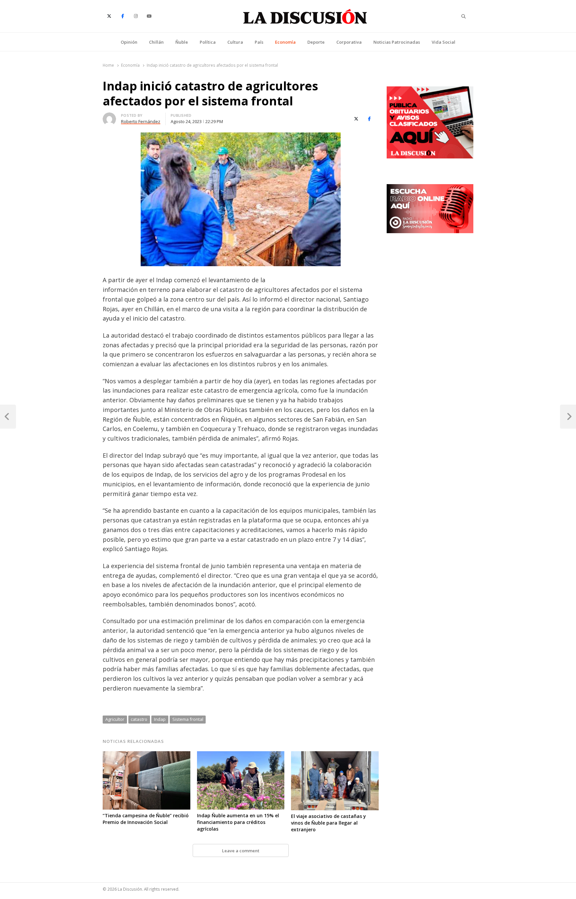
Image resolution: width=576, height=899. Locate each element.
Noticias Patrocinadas (396, 42)
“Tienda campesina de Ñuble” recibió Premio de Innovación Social (146, 818)
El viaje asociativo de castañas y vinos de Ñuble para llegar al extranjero (328, 823)
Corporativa (349, 42)
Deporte (316, 42)
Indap (160, 719)
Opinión (129, 42)
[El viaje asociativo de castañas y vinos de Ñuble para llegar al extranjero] (335, 755)
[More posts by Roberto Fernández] (109, 116)
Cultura (235, 42)
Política (208, 42)
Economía (285, 42)
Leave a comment (240, 851)
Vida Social (443, 42)
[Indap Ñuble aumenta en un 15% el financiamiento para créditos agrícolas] (241, 755)
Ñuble (181, 42)
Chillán (156, 42)
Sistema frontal (187, 719)
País (259, 42)
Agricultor (114, 719)
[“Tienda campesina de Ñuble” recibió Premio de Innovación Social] (146, 755)
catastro (139, 719)
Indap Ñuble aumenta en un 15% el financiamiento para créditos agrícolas (238, 822)
